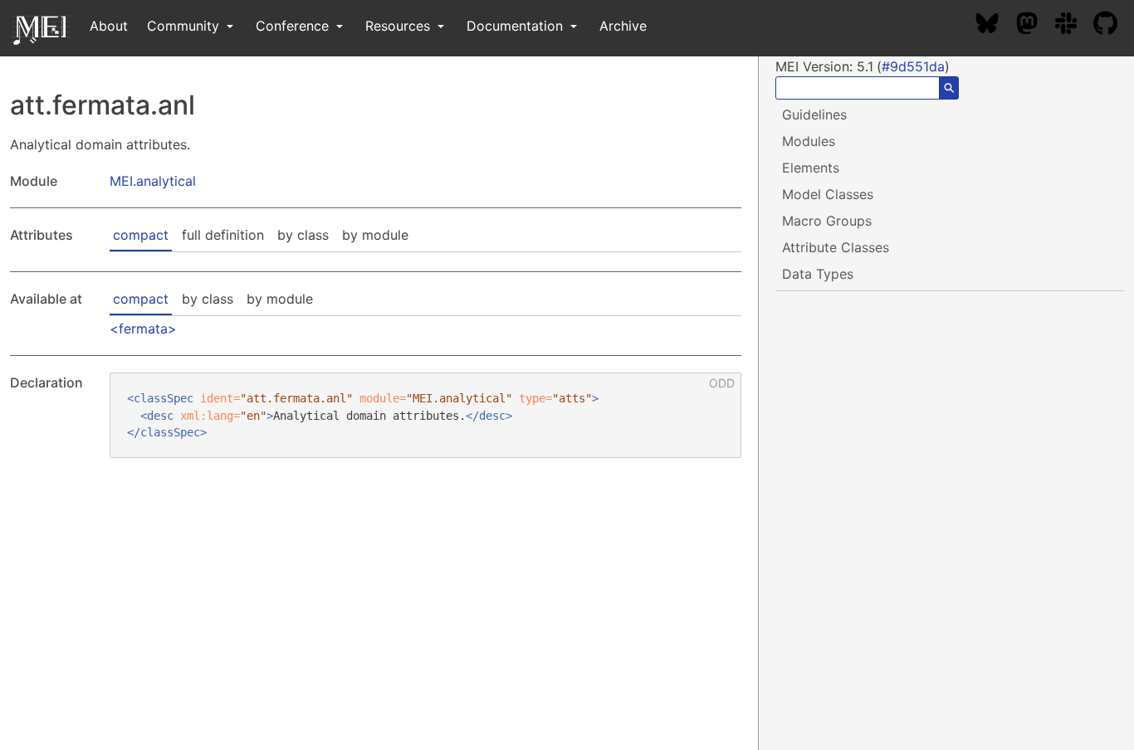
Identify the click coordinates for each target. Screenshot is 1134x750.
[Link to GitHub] (1113, 26)
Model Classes (827, 194)
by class (303, 234)
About (109, 25)
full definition (223, 234)
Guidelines (814, 114)
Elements (810, 167)
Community (185, 25)
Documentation (517, 25)
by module (375, 234)
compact (141, 234)
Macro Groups (827, 220)
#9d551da (913, 66)
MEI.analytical (153, 181)
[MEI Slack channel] (1074, 26)
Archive (623, 25)
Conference (294, 25)
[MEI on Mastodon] (1035, 26)
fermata (143, 328)
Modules (808, 141)
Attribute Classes (835, 247)
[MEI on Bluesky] (995, 26)
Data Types (817, 273)
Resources (399, 25)
